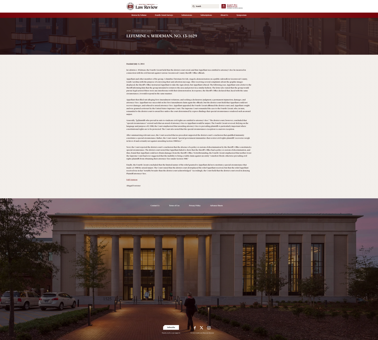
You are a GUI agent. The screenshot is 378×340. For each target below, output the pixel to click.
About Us (224, 15)
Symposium (241, 15)
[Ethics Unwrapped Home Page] (156, 6)
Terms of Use (174, 206)
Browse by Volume (139, 15)
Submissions (186, 15)
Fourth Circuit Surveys (164, 15)
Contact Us (155, 206)
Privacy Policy (195, 206)
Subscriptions (206, 15)
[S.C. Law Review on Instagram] (209, 328)
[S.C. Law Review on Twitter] (201, 328)
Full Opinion (131, 180)
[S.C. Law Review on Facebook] (195, 328)
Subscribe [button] (171, 327)
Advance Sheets (216, 206)
